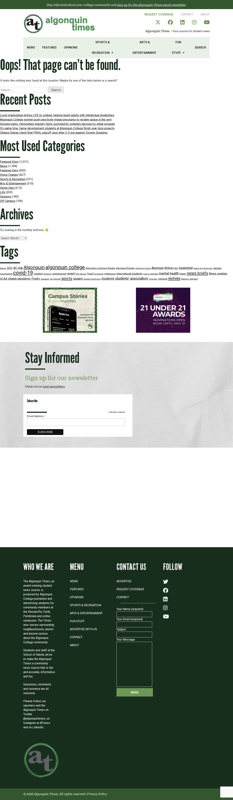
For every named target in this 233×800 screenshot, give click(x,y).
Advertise (123, 581)
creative (38, 273)
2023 (10, 268)
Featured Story (9, 161)
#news (3, 268)
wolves (174, 278)
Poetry (35, 278)
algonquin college (65, 267)
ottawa (12, 278)
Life (2, 192)
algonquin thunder (125, 268)
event (71, 273)
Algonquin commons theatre (100, 268)
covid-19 (23, 273)
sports (66, 278)
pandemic (24, 278)
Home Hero (7, 188)
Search (200, 47)
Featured (77, 589)
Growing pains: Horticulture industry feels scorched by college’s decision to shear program (57, 124)
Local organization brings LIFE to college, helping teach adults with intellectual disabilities (57, 115)
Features (49, 47)
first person (81, 274)
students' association (131, 278)
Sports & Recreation (101, 47)
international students (129, 273)
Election (48, 274)
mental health (169, 273)
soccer (57, 279)
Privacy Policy (97, 794)
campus (217, 268)
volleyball (162, 279)
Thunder (153, 279)
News (31, 47)
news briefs (197, 273)
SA (51, 279)
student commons (92, 279)
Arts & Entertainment (145, 47)
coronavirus (6, 273)
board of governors (202, 268)
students (107, 278)
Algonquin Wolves (162, 268)
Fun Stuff (176, 47)
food (90, 273)
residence (45, 279)
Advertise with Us (83, 629)
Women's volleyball (189, 279)
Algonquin (34, 267)
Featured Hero (9, 170)
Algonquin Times (157, 31)
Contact (187, 14)
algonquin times (143, 268)
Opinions (71, 47)
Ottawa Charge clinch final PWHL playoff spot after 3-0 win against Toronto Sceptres (54, 132)
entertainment (59, 273)
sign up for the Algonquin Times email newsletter (151, 5)
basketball (186, 268)
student (78, 278)
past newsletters (54, 386)
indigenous (110, 273)
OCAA (3, 278)
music (183, 273)
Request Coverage (159, 14)
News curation (218, 273)
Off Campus (7, 201)
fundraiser (99, 274)
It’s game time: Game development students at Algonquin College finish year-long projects (57, 128)
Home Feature (9, 175)
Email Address (36, 416)
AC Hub (18, 268)
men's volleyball (150, 274)
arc (176, 268)
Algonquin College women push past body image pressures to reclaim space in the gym (56, 119)
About (205, 14)
